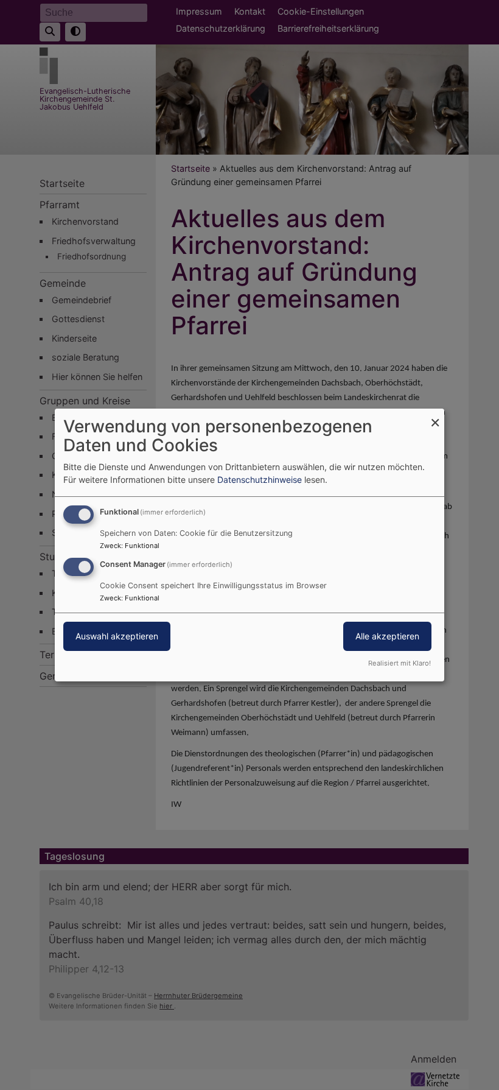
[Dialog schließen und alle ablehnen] (435, 416)
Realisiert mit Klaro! (399, 663)
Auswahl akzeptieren (116, 636)
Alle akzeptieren (387, 636)
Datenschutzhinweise (259, 479)
